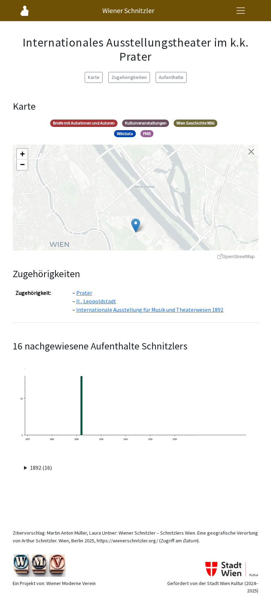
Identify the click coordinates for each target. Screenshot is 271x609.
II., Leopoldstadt (96, 301)
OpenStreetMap (238, 257)
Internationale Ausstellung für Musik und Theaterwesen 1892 (149, 309)
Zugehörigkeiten (129, 77)
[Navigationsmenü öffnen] (241, 11)
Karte (94, 77)
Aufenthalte (171, 77)
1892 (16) (41, 467)
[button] (135, 225)
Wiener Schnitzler (128, 10)
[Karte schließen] (251, 151)
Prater (84, 292)
